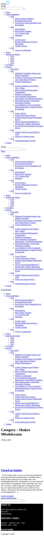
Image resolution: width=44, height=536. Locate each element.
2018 (12, 57)
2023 (12, 48)
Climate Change (21, 46)
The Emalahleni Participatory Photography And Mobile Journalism (28, 98)
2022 (12, 38)
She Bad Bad (20, 29)
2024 (12, 130)
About (8, 52)
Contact (8, 143)
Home (8, 12)
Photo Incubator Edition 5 (24, 19)
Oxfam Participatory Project (25, 115)
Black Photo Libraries (23, 31)
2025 (12, 139)
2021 (12, 27)
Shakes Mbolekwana (8, 498)
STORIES (9, 65)
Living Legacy (20, 40)
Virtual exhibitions (12, 14)
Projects (8, 67)
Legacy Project (20, 113)
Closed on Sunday (11, 470)
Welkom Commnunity (23, 94)
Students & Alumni (13, 54)
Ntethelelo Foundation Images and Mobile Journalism (27, 74)
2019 (12, 59)
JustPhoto (18, 35)
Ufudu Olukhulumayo (23, 82)
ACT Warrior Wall (22, 33)
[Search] (24, 8)
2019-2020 (14, 69)
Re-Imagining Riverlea (23, 21)
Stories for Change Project (24, 136)
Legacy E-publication (23, 50)
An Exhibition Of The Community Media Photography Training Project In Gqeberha (28, 107)
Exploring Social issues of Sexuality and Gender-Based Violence (28, 79)
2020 (12, 17)
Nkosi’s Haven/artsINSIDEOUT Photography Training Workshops (27, 123)
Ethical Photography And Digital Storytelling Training (27, 102)
